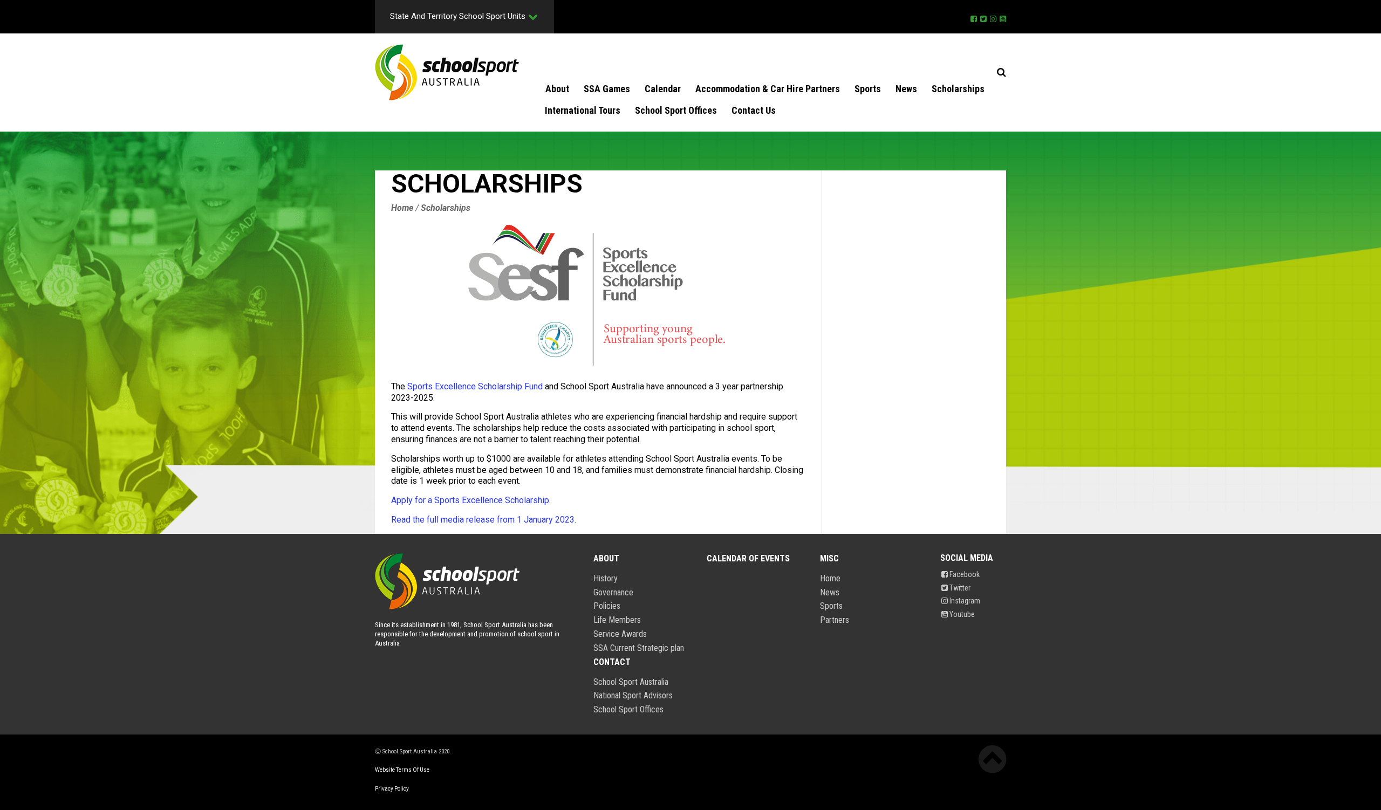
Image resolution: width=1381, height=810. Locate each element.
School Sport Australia (630, 682)
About (557, 88)
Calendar (663, 88)
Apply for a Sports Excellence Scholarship (470, 500)
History (605, 579)
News (906, 88)
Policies (606, 606)
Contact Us (753, 110)
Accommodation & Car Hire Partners (767, 88)
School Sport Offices (676, 110)
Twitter (959, 588)
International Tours (582, 110)
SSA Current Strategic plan (638, 648)
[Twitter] (983, 17)
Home (830, 579)
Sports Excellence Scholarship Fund (475, 386)
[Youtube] (1003, 17)
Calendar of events (748, 559)
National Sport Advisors (633, 696)
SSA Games (607, 88)
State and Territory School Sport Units (457, 16)
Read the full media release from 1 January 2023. (483, 519)
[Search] (1001, 72)
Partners (834, 620)
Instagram (964, 600)
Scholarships (958, 88)
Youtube (961, 614)
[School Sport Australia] (447, 72)
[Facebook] (973, 17)
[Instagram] (993, 17)
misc (829, 559)
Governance (613, 593)
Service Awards (620, 634)
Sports (867, 88)
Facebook (964, 574)
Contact (612, 662)
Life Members (617, 620)
